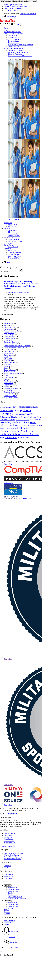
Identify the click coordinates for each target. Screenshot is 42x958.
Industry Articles (9, 362)
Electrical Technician (15, 54)
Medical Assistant (13, 43)
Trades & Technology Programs (14, 48)
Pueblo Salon (12, 895)
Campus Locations (14, 236)
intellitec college (20, 422)
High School (8, 359)
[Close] (1, 266)
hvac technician (24, 420)
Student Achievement (11, 392)
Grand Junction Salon (15, 897)
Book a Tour (12, 226)
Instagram (8, 900)
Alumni (6, 325)
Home (6, 28)
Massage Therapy (14, 37)
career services (32, 406)
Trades (2, 438)
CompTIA (29, 414)
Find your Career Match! (28, 14)
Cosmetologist (12, 35)
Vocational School (23, 438)
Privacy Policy (8, 922)
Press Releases (8, 383)
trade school (11, 437)
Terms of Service (9, 921)
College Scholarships (15, 241)
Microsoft (17, 431)
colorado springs (18, 414)
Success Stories (13, 234)
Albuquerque (8, 323)
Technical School (10, 434)
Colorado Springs (9, 338)
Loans (6, 368)
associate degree (6, 407)
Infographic (8, 364)
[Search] (21, 270)
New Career (27, 430)
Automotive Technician (15, 50)
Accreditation (12, 230)
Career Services (9, 245)
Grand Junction (9, 355)
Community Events (10, 342)
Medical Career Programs (12, 39)
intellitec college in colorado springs (28, 425)
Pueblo (26, 292)
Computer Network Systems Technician (17, 346)
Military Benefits (13, 239)
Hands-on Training (19, 417)
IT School (25, 427)
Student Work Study (10, 396)
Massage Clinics (13, 254)
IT (18, 428)
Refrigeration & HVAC (11, 388)
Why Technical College (11, 397)
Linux (11, 431)
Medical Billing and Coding (13, 373)
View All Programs (14, 219)
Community (8, 340)
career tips (17, 410)
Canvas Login (8, 874)
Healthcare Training (7, 420)
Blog (9, 232)
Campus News (9, 333)
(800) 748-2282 (12, 814)
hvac (17, 420)
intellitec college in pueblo (8, 428)
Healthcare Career (35, 417)
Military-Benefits (9, 377)
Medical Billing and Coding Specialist (20, 45)
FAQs (10, 243)
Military (6, 375)
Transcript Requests (14, 252)
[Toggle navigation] (20, 24)
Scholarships (8, 390)
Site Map (7, 924)
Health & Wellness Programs (13, 33)
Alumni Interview (9, 327)
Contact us (7, 249)
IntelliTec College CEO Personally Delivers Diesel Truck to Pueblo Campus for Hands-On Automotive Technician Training (21, 284)
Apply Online (12, 224)
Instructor (7, 366)
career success (6, 410)
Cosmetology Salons (14, 256)
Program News (9, 385)
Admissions (8, 223)
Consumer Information (7, 846)
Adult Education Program (12, 32)
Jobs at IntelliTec (13, 258)
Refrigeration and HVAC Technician (20, 56)
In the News (8, 360)
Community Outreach (11, 344)
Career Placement (9, 336)
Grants (6, 357)
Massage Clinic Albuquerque (17, 898)
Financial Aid (8, 237)
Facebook (8, 885)
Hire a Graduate (13, 247)
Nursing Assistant (13, 46)
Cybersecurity (5, 417)
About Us (7, 228)
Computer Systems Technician (18, 52)
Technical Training (30, 434)
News (6, 379)
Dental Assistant (13, 41)
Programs (7, 30)
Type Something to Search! (9, 268)
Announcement (9, 329)
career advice (19, 406)
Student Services (9, 394)
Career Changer (9, 334)
